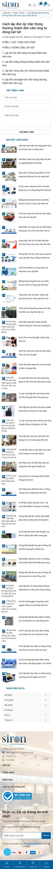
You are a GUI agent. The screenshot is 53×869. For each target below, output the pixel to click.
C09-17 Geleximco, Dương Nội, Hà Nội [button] (19, 752)
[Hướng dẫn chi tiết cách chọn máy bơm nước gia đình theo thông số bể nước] (8, 258)
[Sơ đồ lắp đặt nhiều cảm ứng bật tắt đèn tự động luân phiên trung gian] (8, 535)
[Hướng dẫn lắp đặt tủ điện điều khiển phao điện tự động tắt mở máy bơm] (8, 521)
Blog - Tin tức (19, 13)
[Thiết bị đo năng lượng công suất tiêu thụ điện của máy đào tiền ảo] (8, 312)
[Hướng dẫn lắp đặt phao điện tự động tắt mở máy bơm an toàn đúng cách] (8, 621)
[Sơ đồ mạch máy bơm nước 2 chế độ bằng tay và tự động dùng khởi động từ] (8, 190)
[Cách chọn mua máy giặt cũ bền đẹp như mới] (8, 341)
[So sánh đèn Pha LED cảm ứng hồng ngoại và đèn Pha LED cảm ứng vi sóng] (8, 383)
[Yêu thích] (39, 5)
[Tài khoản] (29, 5)
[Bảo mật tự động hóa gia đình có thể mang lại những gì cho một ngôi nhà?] (8, 176)
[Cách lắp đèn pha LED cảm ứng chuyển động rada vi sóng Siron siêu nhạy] (8, 411)
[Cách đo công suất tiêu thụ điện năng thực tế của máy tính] (8, 217)
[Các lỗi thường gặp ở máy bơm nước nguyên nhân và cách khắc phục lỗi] (8, 606)
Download (8, 710)
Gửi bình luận (26, 132)
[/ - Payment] (20, 852)
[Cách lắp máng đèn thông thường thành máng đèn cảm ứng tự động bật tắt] (8, 327)
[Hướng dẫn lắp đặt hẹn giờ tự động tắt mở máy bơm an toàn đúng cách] (8, 576)
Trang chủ (6, 13)
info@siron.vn (11, 756)
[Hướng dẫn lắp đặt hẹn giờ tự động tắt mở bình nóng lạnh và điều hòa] (8, 549)
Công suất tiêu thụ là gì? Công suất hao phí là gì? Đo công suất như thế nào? (33, 298)
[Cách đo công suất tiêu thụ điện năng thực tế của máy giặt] (8, 355)
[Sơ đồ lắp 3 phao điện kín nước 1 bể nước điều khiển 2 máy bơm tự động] (8, 506)
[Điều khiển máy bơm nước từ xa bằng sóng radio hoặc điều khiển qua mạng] (8, 563)
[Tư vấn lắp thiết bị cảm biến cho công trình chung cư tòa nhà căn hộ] (8, 453)
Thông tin (8, 720)
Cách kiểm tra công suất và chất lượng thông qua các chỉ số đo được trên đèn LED (35, 230)
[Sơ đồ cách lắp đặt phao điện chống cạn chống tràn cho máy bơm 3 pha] (8, 635)
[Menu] (49, 5)
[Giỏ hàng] (44, 5)
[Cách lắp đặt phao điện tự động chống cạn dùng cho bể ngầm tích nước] (8, 677)
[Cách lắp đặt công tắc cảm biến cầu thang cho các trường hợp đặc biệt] (8, 440)
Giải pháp (8, 695)
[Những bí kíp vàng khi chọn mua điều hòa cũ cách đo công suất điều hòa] (8, 204)
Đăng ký (46, 835)
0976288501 (10, 760)
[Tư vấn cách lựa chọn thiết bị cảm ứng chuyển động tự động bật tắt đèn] (8, 425)
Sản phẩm (8, 705)
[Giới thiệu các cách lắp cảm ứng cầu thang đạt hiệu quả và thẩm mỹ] (8, 466)
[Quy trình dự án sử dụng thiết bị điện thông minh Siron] (8, 479)
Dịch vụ (7, 715)
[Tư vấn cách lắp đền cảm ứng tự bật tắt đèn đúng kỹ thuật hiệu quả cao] (8, 397)
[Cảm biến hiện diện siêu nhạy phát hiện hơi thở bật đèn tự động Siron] (8, 149)
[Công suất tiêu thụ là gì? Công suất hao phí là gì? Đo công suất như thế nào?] (8, 298)
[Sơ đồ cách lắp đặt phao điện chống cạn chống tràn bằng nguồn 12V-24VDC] (8, 663)
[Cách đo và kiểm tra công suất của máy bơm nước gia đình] (8, 271)
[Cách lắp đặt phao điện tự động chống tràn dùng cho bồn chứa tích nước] (8, 650)
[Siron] (10, 5)
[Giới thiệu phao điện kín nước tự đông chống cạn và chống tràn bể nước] (8, 493)
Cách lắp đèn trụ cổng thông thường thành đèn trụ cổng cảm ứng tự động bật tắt (34, 589)
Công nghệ (8, 700)
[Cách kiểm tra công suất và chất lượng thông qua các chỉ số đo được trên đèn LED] (8, 231)
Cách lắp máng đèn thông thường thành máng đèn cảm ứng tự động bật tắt (35, 325)
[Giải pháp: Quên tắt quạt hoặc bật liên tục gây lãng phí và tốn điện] (8, 163)
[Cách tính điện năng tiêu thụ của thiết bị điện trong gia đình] (8, 368)
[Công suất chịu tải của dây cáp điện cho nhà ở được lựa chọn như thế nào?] (8, 244)
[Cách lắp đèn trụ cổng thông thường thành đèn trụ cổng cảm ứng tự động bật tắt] (8, 591)
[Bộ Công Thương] (26, 796)
